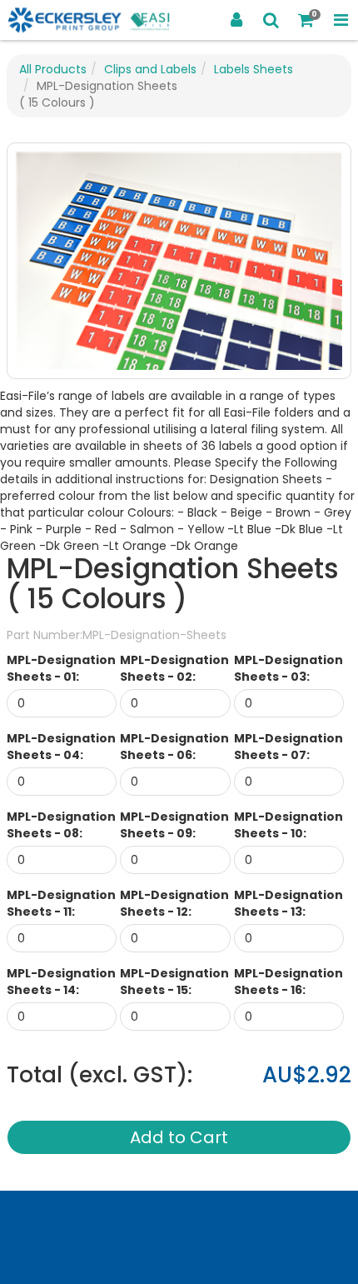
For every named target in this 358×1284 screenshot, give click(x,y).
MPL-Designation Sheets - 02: (174, 668)
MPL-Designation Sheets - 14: (61, 981)
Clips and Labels (150, 69)
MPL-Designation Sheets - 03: (288, 668)
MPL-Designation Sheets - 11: (61, 903)
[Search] (271, 20)
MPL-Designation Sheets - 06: (174, 746)
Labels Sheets (253, 69)
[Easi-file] (89, 20)
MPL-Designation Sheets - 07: (288, 746)
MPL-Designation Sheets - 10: (288, 825)
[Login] (236, 20)
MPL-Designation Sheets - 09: (174, 825)
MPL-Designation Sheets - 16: (288, 981)
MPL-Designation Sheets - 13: (288, 903)
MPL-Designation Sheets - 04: (61, 746)
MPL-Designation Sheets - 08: (61, 825)
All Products (53, 69)
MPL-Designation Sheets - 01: (61, 668)
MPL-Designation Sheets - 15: (174, 981)
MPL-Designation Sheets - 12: (174, 903)
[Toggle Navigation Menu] (340, 20)
